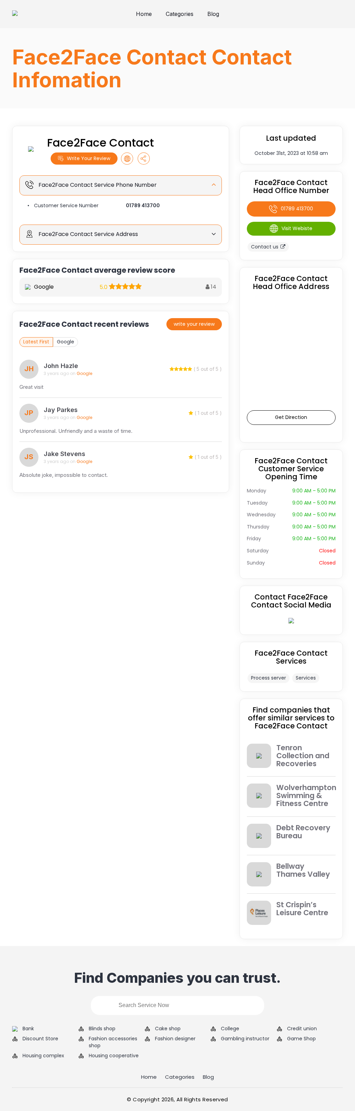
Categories (179, 13)
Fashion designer (175, 1038)
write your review (194, 324)
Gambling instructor (245, 1038)
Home (144, 13)
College (230, 1028)
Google (65, 341)
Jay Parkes (61, 409)
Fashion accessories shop (113, 1042)
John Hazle (61, 365)
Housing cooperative (114, 1055)
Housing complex (43, 1055)
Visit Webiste (297, 228)
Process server (268, 677)
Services (306, 677)
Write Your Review (88, 158)
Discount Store (40, 1038)
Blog (213, 13)
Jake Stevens (64, 453)
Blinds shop (102, 1028)
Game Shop (301, 1038)
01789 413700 (143, 205)
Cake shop (168, 1028)
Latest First (36, 341)
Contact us (264, 246)
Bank (28, 1028)
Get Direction (291, 417)
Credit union (302, 1028)
